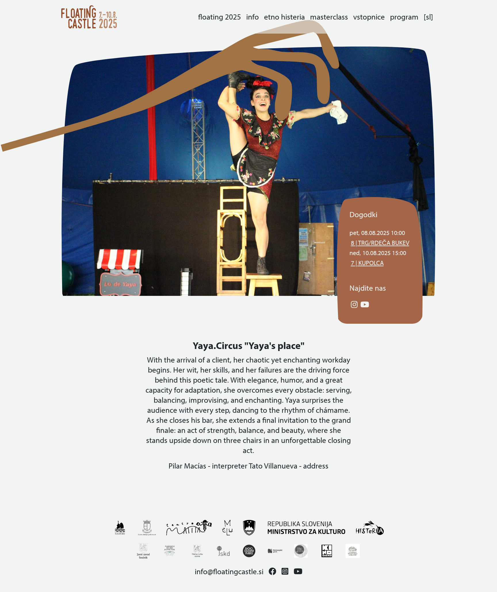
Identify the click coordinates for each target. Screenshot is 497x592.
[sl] (428, 17)
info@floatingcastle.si (229, 571)
